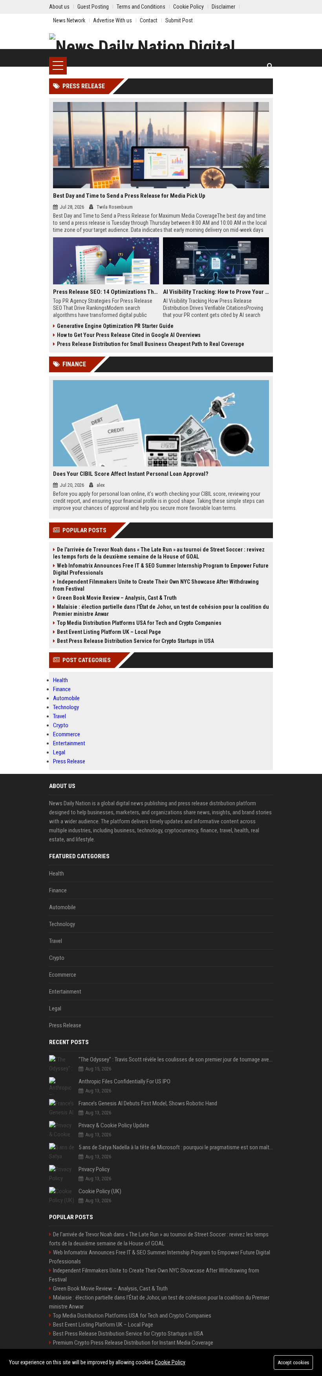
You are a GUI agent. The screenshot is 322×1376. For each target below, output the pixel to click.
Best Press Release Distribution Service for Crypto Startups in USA (135, 641)
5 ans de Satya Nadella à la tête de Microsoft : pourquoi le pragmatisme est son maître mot (176, 1147)
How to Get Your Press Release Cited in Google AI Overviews (129, 335)
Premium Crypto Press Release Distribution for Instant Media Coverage (133, 1342)
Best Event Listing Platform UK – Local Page (109, 632)
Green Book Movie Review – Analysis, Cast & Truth (117, 598)
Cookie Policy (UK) (100, 1191)
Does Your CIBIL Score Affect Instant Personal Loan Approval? (131, 473)
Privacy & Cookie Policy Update (114, 1125)
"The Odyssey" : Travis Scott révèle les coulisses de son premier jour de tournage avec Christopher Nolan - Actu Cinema (176, 1059)
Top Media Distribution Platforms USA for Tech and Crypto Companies (139, 623)
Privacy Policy (94, 1169)
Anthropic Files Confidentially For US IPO (124, 1081)
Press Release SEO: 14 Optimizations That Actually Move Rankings (106, 291)
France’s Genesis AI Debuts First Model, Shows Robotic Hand (148, 1103)
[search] (270, 66)
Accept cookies (293, 1362)
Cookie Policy (170, 1362)
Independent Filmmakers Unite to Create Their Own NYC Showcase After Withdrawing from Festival (156, 585)
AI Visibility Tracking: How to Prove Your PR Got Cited (216, 291)
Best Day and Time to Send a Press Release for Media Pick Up (129, 195)
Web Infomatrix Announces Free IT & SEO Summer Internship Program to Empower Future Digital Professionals (161, 569)
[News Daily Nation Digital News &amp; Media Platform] (161, 45)
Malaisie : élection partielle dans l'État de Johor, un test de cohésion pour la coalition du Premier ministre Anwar (161, 610)
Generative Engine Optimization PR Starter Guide (115, 326)
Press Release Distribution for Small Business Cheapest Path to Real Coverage (150, 344)
